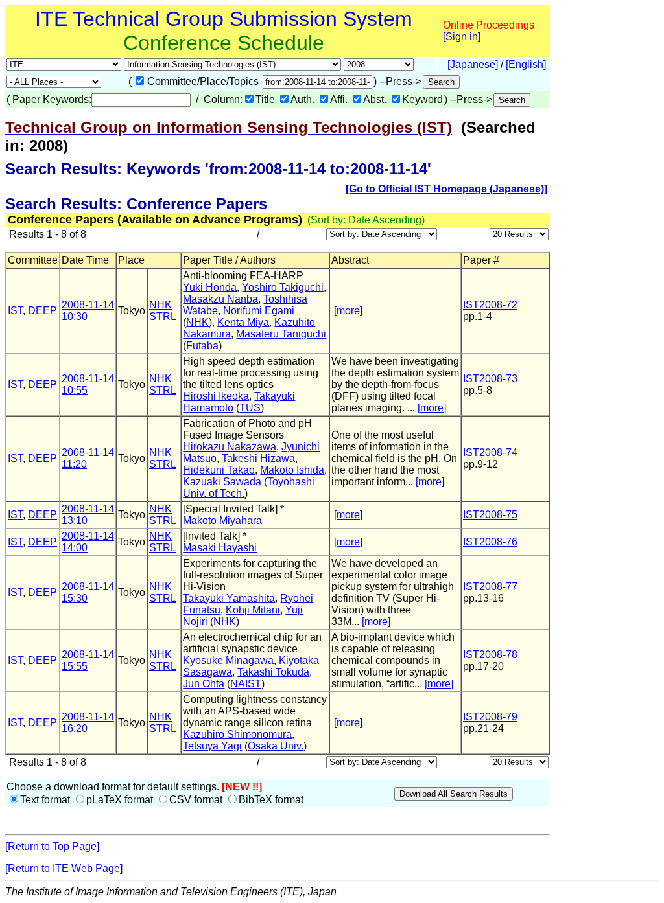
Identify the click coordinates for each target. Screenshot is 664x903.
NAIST (245, 683)
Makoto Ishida (292, 469)
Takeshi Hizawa (258, 458)
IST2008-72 (490, 304)
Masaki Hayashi (220, 547)
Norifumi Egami (258, 310)
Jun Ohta (203, 683)
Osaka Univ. (275, 745)
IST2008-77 (490, 586)
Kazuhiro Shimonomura (237, 734)
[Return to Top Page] (52, 846)
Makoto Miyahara (222, 520)
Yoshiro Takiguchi (283, 287)
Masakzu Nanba (220, 298)
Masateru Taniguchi (281, 333)
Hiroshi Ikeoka (216, 396)
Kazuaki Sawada (222, 481)
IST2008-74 (490, 452)
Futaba (202, 345)
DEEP (42, 310)
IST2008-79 (490, 716)
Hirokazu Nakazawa (229, 446)
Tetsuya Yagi (212, 745)
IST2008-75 (490, 514)
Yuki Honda (210, 287)
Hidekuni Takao (219, 469)
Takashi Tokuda (273, 672)
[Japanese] (472, 64)
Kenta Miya (243, 322)
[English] (526, 64)
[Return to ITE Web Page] (64, 868)
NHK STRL (162, 310)
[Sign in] (461, 36)
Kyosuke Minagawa (228, 660)
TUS (250, 407)
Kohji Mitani (253, 609)
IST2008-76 (490, 541)
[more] (348, 310)
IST (15, 310)
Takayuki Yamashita (229, 598)
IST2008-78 (490, 654)
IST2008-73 (490, 378)
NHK (197, 322)
